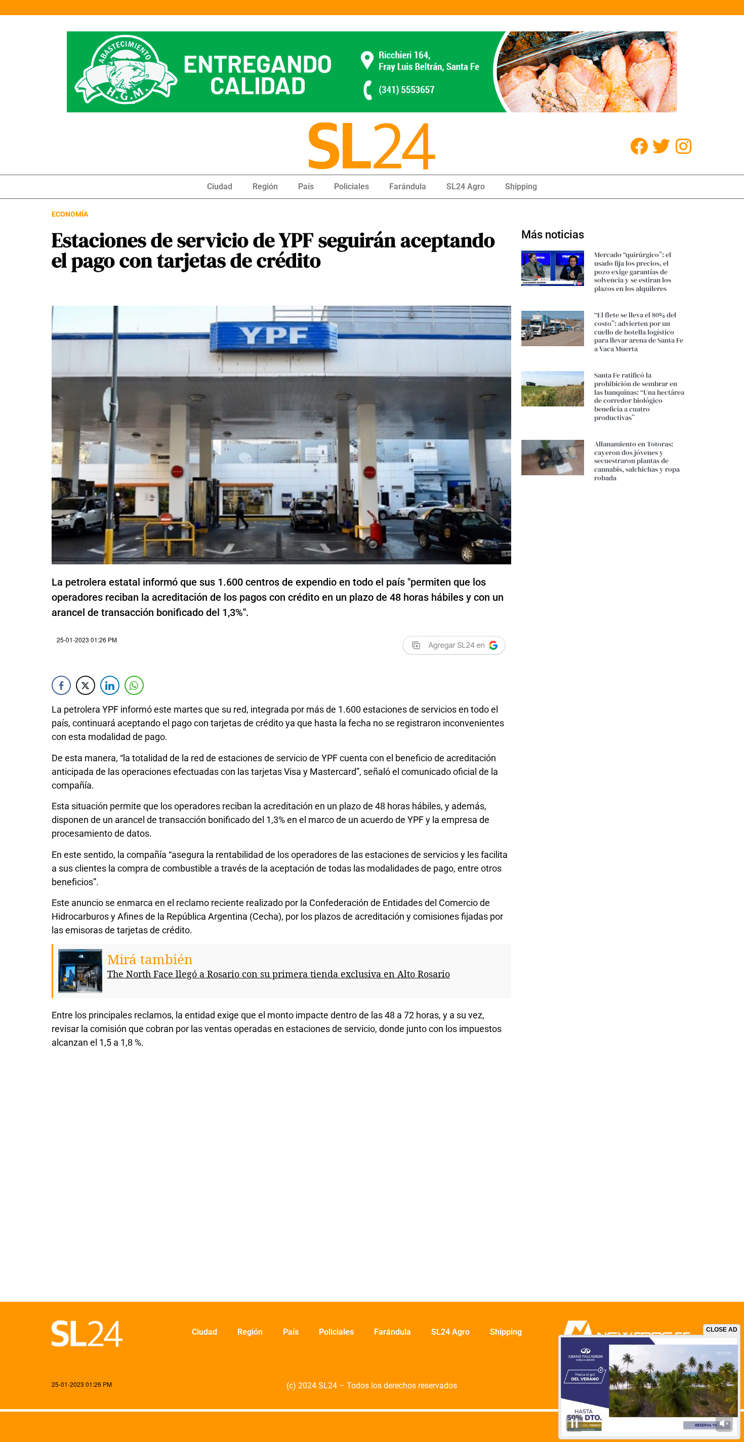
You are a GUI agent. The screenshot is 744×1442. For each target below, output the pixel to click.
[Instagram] (683, 146)
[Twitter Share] (85, 685)
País (306, 186)
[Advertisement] (281, 1182)
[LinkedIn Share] (109, 685)
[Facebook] (639, 146)
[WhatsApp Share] (134, 685)
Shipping (521, 186)
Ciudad (219, 186)
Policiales (351, 186)
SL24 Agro (465, 186)
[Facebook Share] (61, 685)
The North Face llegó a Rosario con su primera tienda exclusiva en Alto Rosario (278, 973)
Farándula (407, 186)
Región (265, 186)
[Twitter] (661, 146)
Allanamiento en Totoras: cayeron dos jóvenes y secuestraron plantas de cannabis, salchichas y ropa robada (637, 461)
